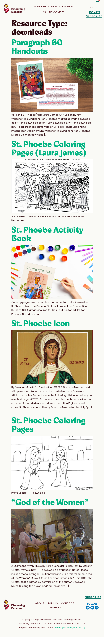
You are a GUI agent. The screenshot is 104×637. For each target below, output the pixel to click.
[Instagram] (97, 607)
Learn (66, 6)
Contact (67, 603)
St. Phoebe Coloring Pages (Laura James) (48, 149)
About (39, 603)
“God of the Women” (50, 502)
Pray (54, 6)
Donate (55, 607)
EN (91, 7)
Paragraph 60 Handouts (37, 47)
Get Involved (52, 11)
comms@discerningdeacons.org (69, 627)
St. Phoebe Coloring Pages (48, 425)
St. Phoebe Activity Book (47, 234)
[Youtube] (92, 607)
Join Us (53, 603)
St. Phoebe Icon (40, 324)
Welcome (40, 6)
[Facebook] (88, 607)
